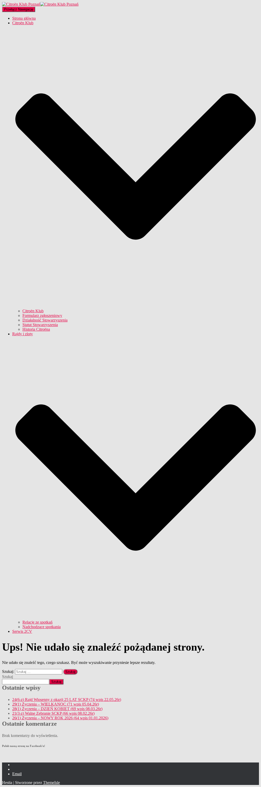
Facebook (16, 766)
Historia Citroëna (36, 329)
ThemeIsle (51, 782)
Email (17, 774)
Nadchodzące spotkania (41, 627)
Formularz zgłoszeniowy (42, 315)
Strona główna (24, 18)
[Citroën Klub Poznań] (40, 4)
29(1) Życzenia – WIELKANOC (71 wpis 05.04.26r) (55, 704)
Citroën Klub (33, 311)
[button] (135, 306)
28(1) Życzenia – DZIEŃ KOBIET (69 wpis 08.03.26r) (57, 709)
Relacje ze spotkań (37, 622)
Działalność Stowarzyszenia (45, 320)
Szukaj (7, 676)
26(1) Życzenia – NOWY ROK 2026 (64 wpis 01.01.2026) (60, 718)
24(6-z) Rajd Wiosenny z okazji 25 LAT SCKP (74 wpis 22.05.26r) (66, 699)
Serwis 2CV (22, 631)
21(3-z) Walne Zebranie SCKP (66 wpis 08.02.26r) (53, 713)
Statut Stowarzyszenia (40, 325)
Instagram (16, 770)
